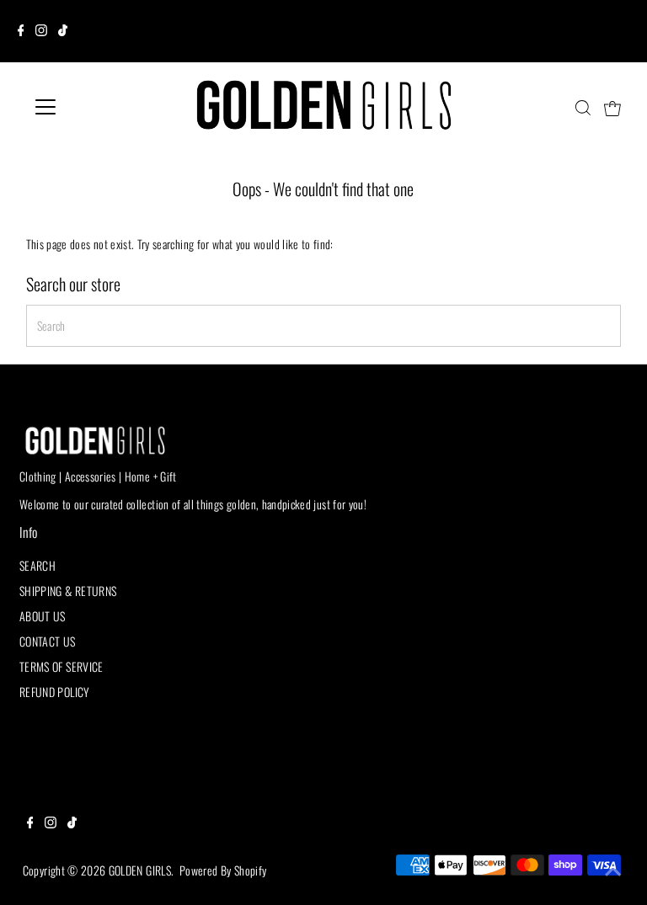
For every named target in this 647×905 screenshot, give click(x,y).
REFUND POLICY (54, 691)
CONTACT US (47, 641)
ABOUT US (42, 616)
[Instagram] (41, 31)
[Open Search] (583, 107)
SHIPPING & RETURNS (67, 590)
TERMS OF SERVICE (61, 666)
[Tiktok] (63, 31)
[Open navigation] (95, 107)
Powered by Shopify (222, 870)
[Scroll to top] (613, 871)
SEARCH (37, 565)
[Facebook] (21, 31)
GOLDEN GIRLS (140, 870)
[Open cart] (612, 107)
